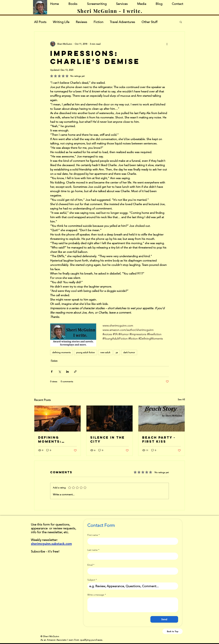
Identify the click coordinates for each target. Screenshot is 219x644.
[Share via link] (75, 371)
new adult (105, 352)
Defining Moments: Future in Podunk (50, 439)
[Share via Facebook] (51, 371)
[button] (180, 22)
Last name (93, 550)
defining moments (61, 352)
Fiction (98, 22)
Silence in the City (107, 439)
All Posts (40, 22)
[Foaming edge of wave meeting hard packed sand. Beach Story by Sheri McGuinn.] (161, 419)
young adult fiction (85, 352)
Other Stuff (149, 22)
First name (93, 535)
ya (117, 352)
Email (90, 565)
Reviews (81, 22)
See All (181, 399)
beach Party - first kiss (158, 439)
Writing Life (61, 22)
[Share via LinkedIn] (67, 371)
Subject (92, 579)
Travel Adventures (122, 22)
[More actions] (167, 44)
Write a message (96, 594)
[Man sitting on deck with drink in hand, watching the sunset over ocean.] (57, 419)
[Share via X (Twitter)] (59, 371)
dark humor (129, 352)
